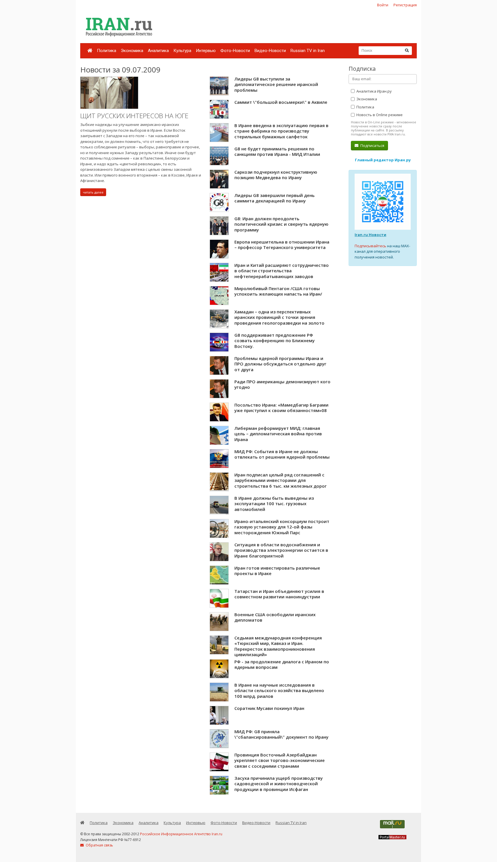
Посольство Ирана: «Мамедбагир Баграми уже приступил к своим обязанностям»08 (281, 407)
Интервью (206, 50)
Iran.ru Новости (370, 234)
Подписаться (372, 145)
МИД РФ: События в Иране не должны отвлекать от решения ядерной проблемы (282, 454)
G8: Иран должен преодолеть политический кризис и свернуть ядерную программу (281, 224)
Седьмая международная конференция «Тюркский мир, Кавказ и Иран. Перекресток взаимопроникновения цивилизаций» (278, 646)
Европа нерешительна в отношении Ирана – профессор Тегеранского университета (281, 244)
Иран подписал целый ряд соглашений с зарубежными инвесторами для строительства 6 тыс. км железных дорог (280, 480)
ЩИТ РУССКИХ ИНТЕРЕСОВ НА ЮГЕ (134, 115)
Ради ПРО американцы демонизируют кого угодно (282, 384)
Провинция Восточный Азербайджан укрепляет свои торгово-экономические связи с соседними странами (279, 760)
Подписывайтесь (370, 245)
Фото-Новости (235, 50)
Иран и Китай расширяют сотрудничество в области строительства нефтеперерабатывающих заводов (281, 270)
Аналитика (158, 50)
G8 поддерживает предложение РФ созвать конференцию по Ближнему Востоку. (274, 340)
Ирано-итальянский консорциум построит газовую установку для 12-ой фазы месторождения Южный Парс (281, 526)
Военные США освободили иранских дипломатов (275, 617)
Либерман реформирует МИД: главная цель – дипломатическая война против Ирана (278, 433)
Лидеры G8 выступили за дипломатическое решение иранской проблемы (276, 84)
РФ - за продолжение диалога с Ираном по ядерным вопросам (281, 664)
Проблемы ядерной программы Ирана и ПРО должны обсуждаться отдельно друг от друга (280, 363)
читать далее (93, 192)
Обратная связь (99, 845)
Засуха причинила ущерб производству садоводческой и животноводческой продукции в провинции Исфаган (278, 783)
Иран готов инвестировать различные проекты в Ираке (277, 570)
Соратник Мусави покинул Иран (269, 708)
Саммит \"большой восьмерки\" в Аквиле (280, 102)
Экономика (132, 50)
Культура (182, 50)
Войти (382, 4)
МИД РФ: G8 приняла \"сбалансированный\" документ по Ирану (281, 734)
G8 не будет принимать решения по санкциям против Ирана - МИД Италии (277, 151)
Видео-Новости (270, 50)
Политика (106, 50)
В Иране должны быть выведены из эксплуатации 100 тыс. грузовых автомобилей (274, 503)
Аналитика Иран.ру (373, 91)
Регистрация (405, 4)
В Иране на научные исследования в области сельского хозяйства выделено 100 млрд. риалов (279, 690)
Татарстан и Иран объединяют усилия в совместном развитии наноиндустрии (279, 594)
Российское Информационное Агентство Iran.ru (181, 834)
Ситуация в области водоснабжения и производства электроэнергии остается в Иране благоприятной (281, 550)
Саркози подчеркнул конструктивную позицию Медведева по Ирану (275, 175)
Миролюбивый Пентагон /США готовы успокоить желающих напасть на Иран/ (278, 291)
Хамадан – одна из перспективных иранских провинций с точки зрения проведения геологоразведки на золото (279, 317)
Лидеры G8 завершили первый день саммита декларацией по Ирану (274, 198)
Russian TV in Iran (307, 50)
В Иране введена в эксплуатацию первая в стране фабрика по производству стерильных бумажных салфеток (281, 130)
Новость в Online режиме (379, 114)
